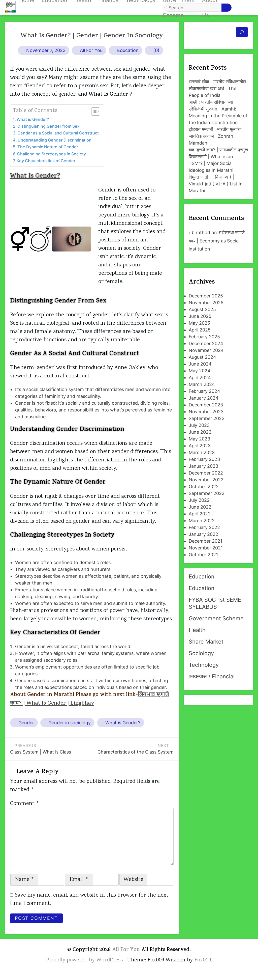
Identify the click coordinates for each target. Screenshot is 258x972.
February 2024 (204, 391)
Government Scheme (216, 618)
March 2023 (202, 452)
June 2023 (200, 432)
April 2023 (200, 445)
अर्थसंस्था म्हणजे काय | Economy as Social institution (217, 241)
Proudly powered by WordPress (85, 960)
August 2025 (202, 309)
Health (197, 630)
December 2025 (206, 295)
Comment (24, 804)
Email (79, 880)
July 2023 (199, 425)
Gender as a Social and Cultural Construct (58, 132)
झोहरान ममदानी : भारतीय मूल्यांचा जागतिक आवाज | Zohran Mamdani (215, 136)
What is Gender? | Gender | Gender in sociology (92, 36)
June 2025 (200, 316)
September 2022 (206, 493)
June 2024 (200, 364)
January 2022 (203, 534)
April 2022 (200, 513)
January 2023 (203, 466)
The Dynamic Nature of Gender (47, 146)
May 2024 (199, 370)
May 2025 (199, 323)
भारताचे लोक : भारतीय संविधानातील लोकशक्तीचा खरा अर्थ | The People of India (217, 88)
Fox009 (202, 960)
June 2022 (200, 507)
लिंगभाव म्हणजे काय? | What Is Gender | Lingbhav (89, 699)
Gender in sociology (69, 722)
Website (133, 880)
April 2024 (200, 377)
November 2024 (206, 350)
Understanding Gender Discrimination (54, 140)
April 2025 (200, 329)
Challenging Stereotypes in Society (51, 153)
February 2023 (204, 459)
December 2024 (206, 343)
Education (128, 50)
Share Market (206, 641)
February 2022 (204, 527)
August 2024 (202, 357)
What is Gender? (33, 119)
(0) (156, 50)
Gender (26, 722)
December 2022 (206, 473)
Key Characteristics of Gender (46, 160)
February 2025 (204, 336)
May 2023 (199, 438)
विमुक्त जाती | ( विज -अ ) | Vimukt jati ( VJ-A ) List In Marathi (216, 183)
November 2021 (206, 547)
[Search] (242, 32)
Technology (204, 664)
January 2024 (203, 398)
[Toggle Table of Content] (93, 111)
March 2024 (202, 384)
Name (24, 880)
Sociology (201, 653)
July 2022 (199, 500)
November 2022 (206, 479)
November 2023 (206, 411)
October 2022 (204, 486)
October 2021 (203, 554)
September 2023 (206, 418)
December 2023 (206, 404)
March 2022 (202, 520)
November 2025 (206, 302)
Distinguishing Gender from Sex (48, 126)
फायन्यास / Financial (212, 676)
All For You (91, 50)
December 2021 (205, 541)
